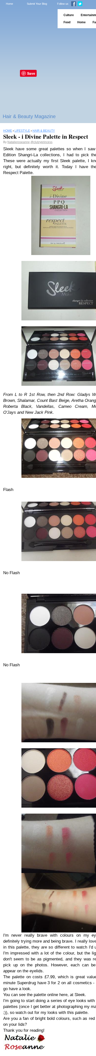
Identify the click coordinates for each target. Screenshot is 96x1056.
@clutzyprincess (41, 142)
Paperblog (27, 18)
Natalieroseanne (18, 142)
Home (9, 3)
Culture (69, 15)
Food (67, 22)
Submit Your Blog (37, 3)
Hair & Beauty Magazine (29, 116)
